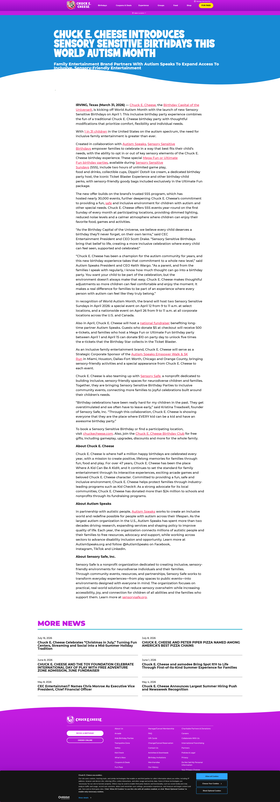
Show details (83, 798)
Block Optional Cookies (212, 791)
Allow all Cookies (212, 776)
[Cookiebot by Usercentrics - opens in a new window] (64, 797)
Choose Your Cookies (210, 783)
